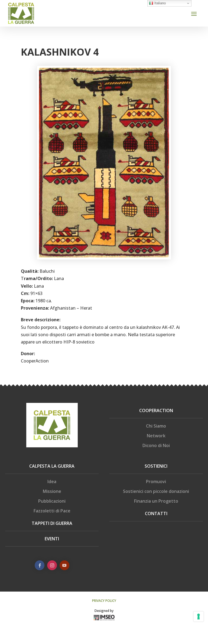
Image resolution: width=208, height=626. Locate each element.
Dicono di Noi (156, 445)
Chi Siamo (156, 426)
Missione (52, 491)
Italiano (159, 3)
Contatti (156, 513)
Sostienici (156, 466)
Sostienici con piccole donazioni (156, 491)
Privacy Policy (104, 600)
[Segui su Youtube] (64, 565)
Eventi (52, 539)
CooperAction (156, 410)
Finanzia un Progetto (156, 501)
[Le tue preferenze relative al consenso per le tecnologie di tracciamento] (198, 616)
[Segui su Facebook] (39, 565)
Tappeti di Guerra (52, 523)
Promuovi (156, 481)
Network (156, 436)
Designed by (104, 610)
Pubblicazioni (52, 501)
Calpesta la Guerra (51, 466)
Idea (51, 481)
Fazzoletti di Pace (52, 511)
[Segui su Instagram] (52, 565)
